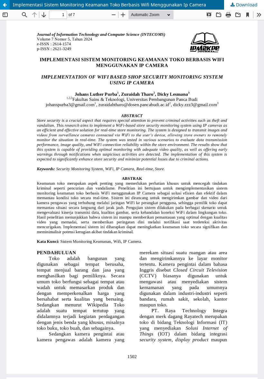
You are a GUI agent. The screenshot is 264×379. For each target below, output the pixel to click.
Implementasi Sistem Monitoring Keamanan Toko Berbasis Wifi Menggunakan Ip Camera (109, 5)
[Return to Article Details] (5, 5)
